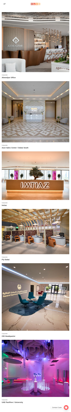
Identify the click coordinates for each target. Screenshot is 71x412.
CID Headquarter (8, 336)
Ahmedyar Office (9, 78)
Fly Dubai (6, 260)
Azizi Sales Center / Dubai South (15, 148)
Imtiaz (4, 205)
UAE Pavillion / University (12, 402)
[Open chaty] (66, 407)
